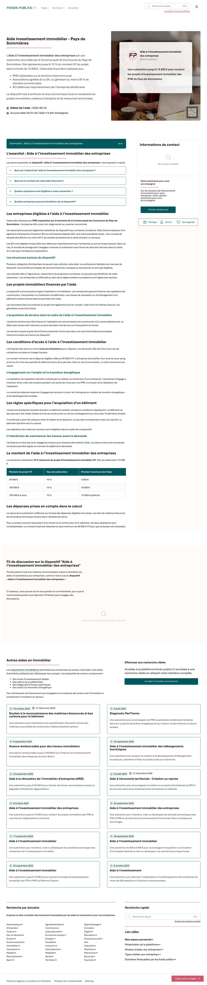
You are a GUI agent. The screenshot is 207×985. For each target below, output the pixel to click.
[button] (196, 7)
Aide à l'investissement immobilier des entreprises (43, 808)
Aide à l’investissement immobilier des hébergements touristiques (147, 747)
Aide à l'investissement (125, 870)
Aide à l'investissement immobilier (33, 841)
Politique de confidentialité (68, 981)
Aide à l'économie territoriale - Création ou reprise (144, 779)
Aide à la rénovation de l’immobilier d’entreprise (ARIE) (46, 779)
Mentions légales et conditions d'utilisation (29, 981)
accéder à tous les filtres (177, 11)
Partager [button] (152, 222)
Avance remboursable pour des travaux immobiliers (44, 746)
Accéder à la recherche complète (187, 921)
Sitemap (89, 981)
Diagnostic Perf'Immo (124, 713)
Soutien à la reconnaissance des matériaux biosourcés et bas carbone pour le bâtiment (51, 714)
